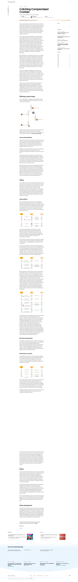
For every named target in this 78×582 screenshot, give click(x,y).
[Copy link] (8, 15)
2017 (58, 65)
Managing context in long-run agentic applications (64, 49)
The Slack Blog (46, 575)
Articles (30, 575)
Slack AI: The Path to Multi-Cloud (63, 40)
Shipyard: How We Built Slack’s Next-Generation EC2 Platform (63, 33)
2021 (58, 60)
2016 (58, 66)
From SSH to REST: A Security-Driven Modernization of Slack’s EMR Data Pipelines (63, 45)
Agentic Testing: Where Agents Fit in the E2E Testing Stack (64, 37)
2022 (58, 59)
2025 (58, 55)
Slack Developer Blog (40, 575)
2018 (58, 64)
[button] (69, 2)
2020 (58, 61)
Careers (34, 575)
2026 (58, 54)
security (21, 528)
